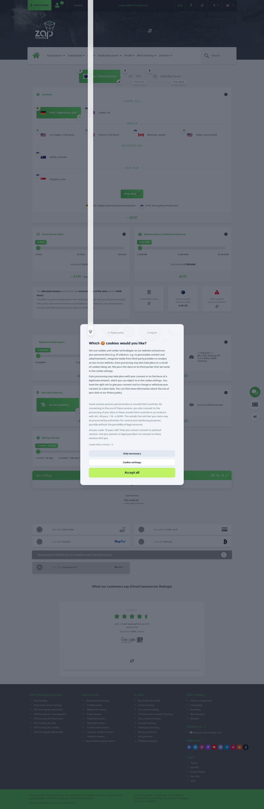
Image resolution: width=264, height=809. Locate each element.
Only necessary (132, 453)
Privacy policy (114, 392)
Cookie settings (132, 462)
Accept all (132, 472)
